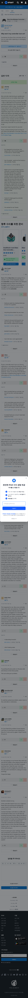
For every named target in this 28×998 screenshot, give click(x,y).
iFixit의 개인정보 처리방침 (9, 513)
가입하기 (14, 508)
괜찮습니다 (14, 518)
